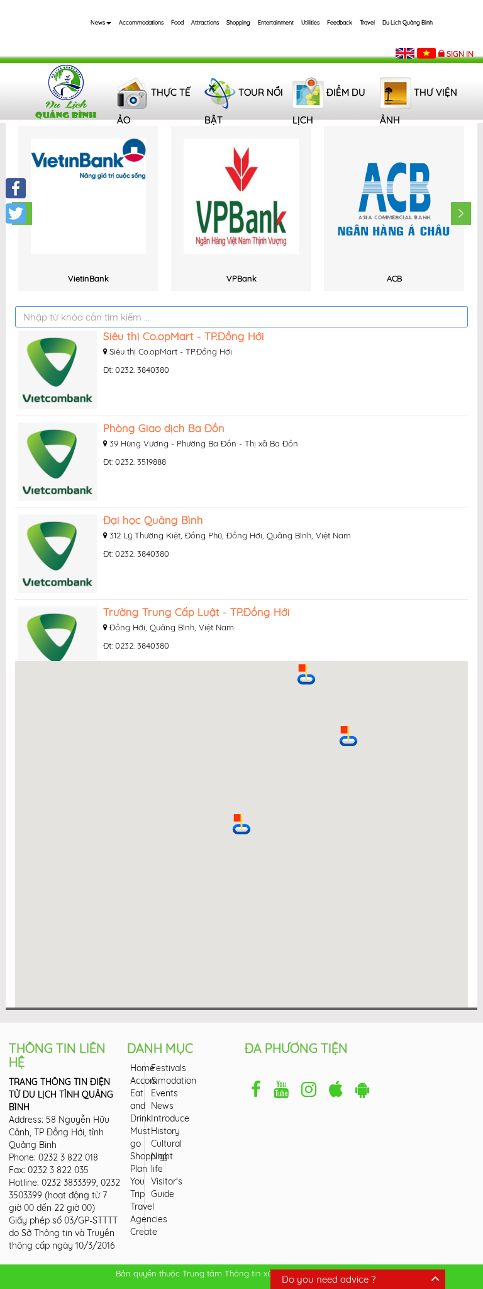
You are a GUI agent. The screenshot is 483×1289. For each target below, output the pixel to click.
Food (177, 22)
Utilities (310, 22)
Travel (367, 22)
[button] (241, 824)
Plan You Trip (138, 1181)
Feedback (339, 22)
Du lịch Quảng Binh (407, 22)
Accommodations (141, 22)
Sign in (460, 53)
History (165, 1131)
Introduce (170, 1118)
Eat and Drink (140, 1105)
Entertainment (276, 22)
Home (142, 1068)
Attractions (205, 22)
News (98, 22)
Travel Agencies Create (148, 1219)
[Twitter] (15, 213)
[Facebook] (15, 188)
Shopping (238, 22)
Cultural (166, 1143)
